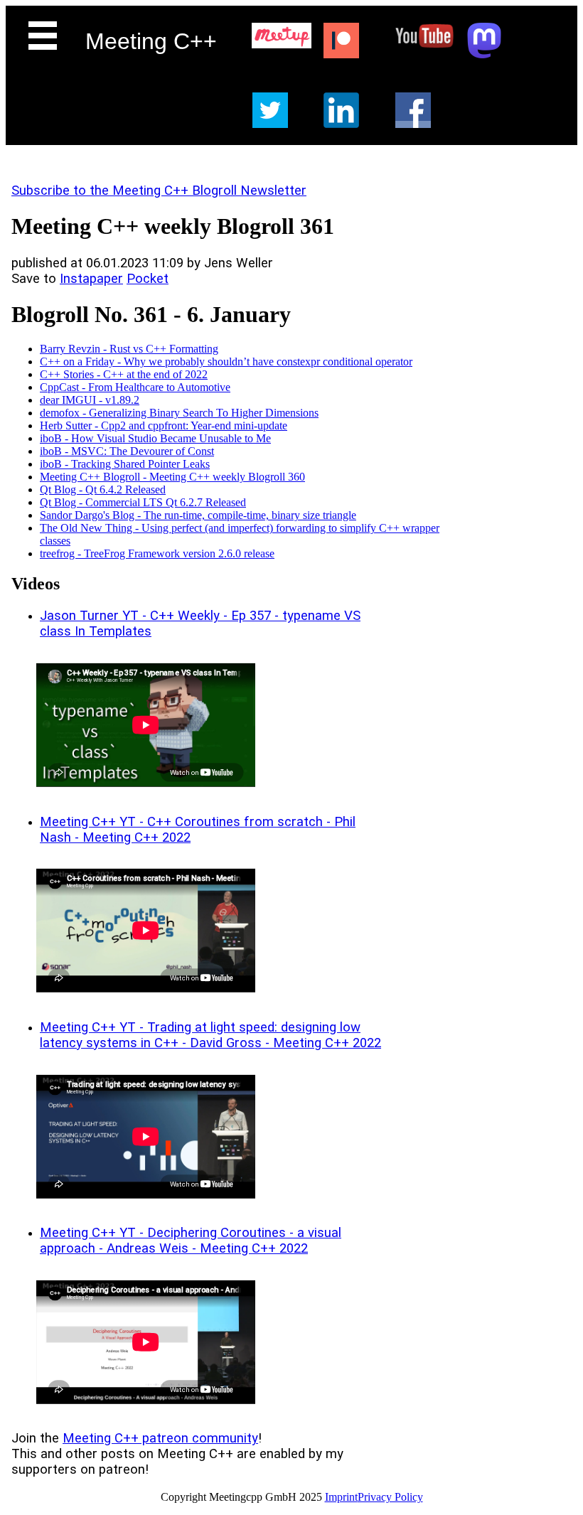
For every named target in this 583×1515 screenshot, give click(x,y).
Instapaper (91, 279)
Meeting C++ (151, 41)
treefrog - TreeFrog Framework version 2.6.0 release (157, 553)
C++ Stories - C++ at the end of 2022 (124, 374)
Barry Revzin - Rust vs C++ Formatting (129, 349)
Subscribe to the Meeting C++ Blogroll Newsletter (158, 190)
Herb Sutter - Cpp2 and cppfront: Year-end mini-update (163, 425)
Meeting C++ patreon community (160, 1438)
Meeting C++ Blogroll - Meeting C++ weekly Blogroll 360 (172, 477)
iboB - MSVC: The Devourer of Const (127, 451)
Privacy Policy (390, 1497)
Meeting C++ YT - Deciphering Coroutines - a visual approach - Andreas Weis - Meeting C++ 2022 (190, 1240)
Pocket (148, 279)
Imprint (341, 1497)
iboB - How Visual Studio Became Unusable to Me (155, 438)
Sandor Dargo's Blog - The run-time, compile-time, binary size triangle (198, 515)
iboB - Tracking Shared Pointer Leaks (125, 464)
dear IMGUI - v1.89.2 (89, 400)
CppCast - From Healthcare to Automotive (135, 387)
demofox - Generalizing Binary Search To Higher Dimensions (179, 413)
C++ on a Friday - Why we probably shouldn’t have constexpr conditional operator (226, 361)
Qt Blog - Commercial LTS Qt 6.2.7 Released (143, 502)
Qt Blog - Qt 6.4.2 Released (103, 489)
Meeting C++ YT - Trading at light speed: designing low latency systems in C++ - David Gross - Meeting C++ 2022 (210, 1035)
